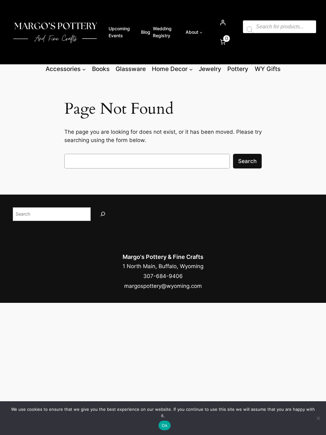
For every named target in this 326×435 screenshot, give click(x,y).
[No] (318, 418)
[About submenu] (201, 32)
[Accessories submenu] (84, 69)
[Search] (103, 214)
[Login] (222, 22)
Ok (164, 425)
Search (247, 161)
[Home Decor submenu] (191, 69)
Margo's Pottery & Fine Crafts (163, 256)
